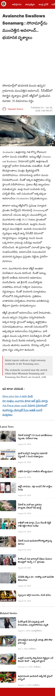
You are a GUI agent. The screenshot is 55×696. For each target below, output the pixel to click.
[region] (24, 62)
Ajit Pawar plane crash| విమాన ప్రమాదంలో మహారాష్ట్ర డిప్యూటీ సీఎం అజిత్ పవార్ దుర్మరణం (24, 410)
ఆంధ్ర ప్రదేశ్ (43, 4)
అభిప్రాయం (17, 4)
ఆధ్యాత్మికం (30, 4)
